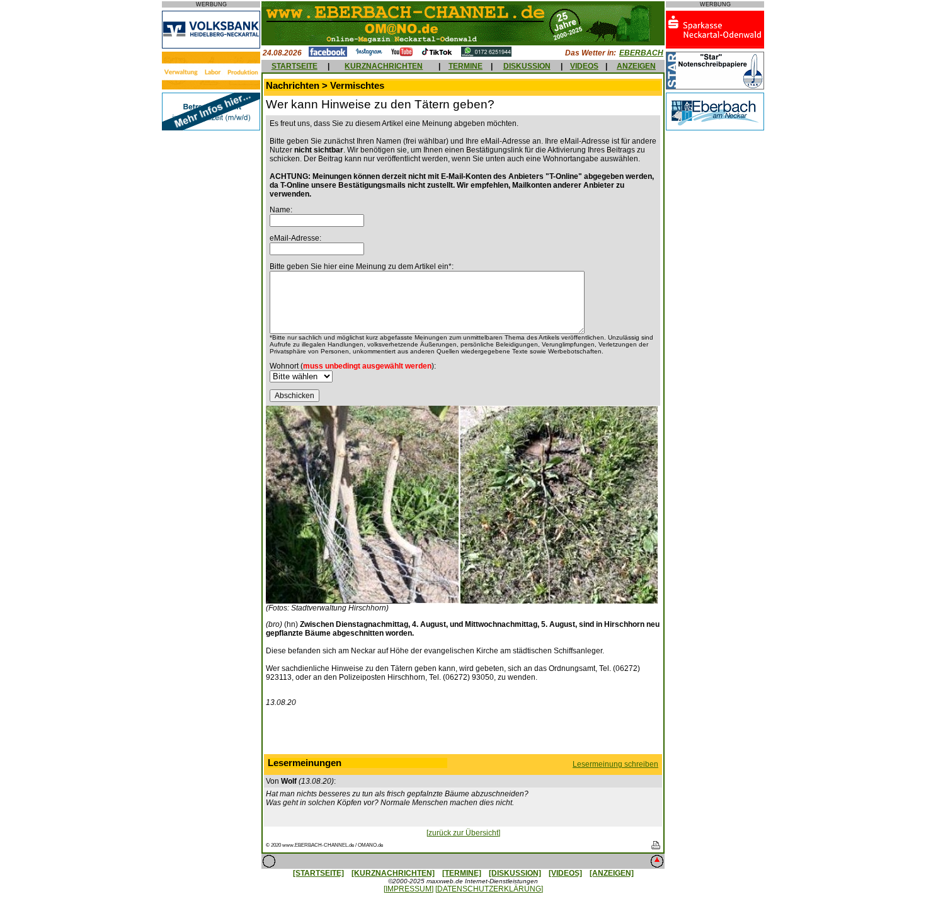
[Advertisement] (463, 733)
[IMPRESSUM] (408, 889)
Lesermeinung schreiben (615, 764)
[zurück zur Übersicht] (463, 832)
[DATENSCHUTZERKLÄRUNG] (489, 889)
